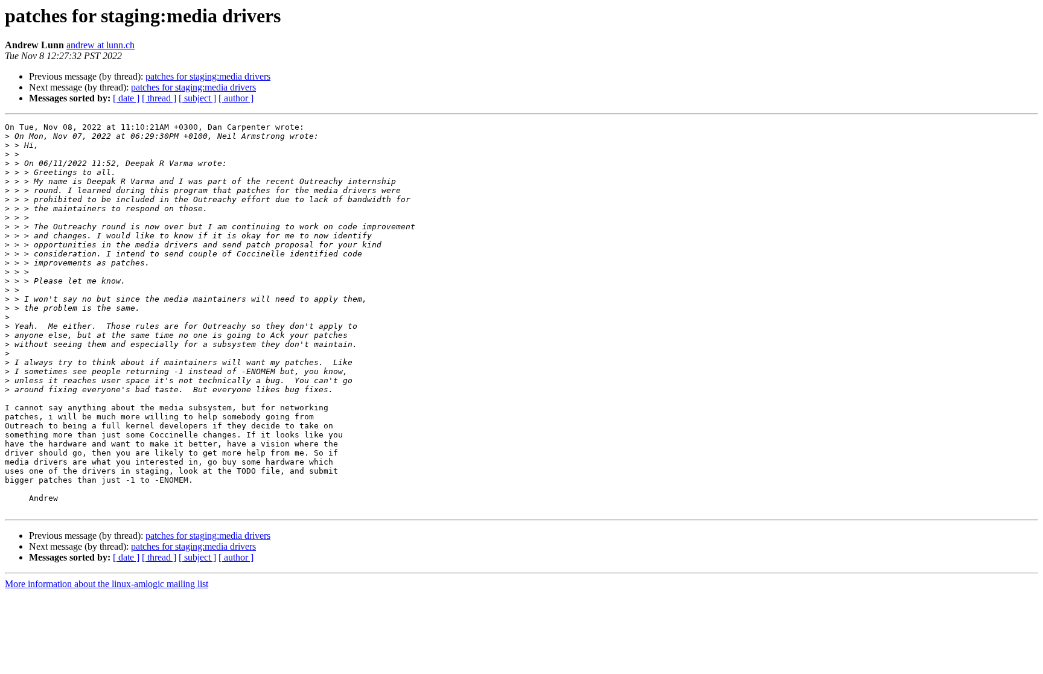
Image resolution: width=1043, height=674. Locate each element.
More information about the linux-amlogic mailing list (106, 584)
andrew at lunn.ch (100, 45)
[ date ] (126, 98)
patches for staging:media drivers (207, 76)
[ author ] (236, 98)
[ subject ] (197, 98)
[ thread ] (159, 98)
